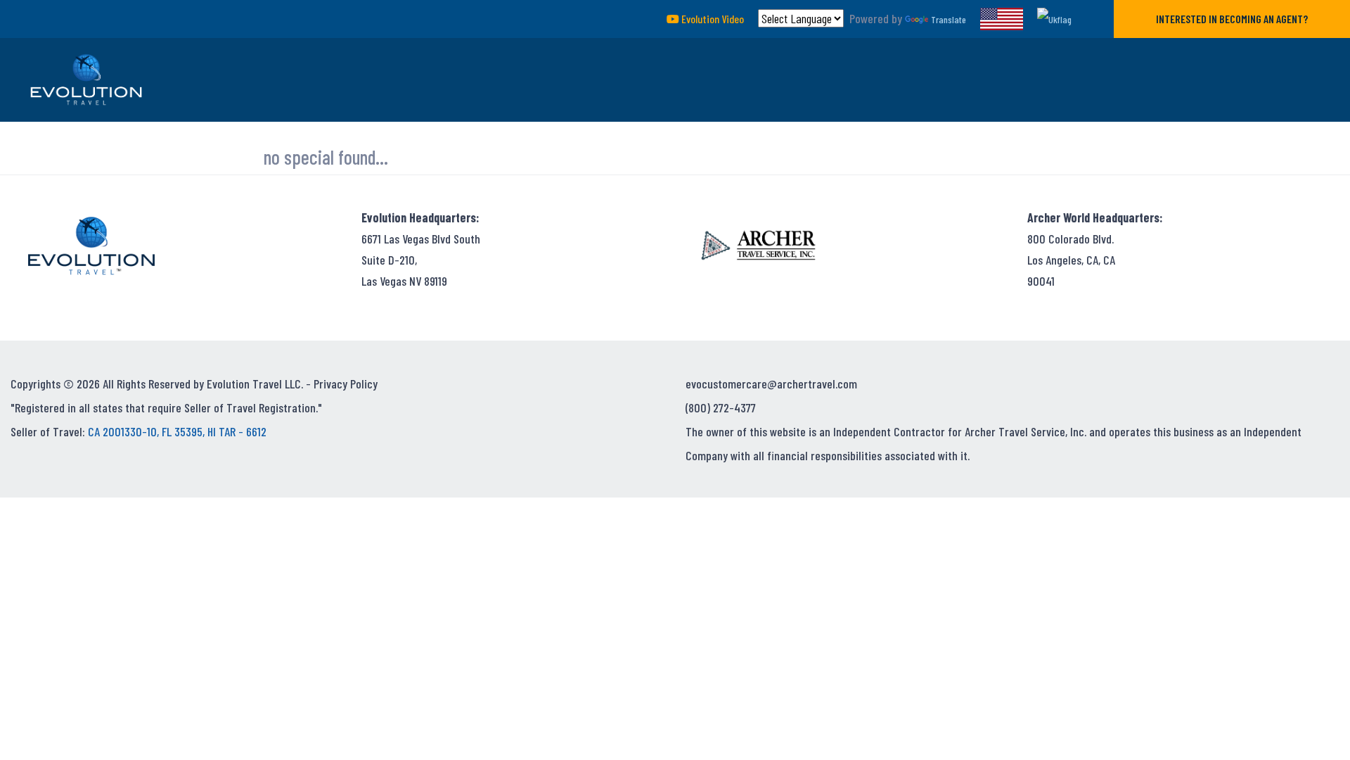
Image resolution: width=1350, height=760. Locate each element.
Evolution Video (711, 18)
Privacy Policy (346, 383)
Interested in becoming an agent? (1232, 18)
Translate (948, 19)
